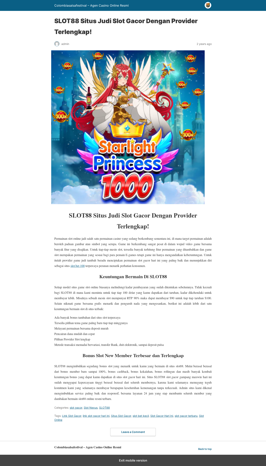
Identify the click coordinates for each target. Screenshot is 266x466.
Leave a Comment (133, 432)
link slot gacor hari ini (96, 415)
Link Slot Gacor (71, 415)
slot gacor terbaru (186, 415)
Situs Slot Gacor (121, 415)
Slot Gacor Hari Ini (161, 415)
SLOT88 (104, 407)
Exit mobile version (133, 460)
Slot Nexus (91, 407)
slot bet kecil (141, 415)
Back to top (205, 449)
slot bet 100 (77, 266)
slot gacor (76, 407)
